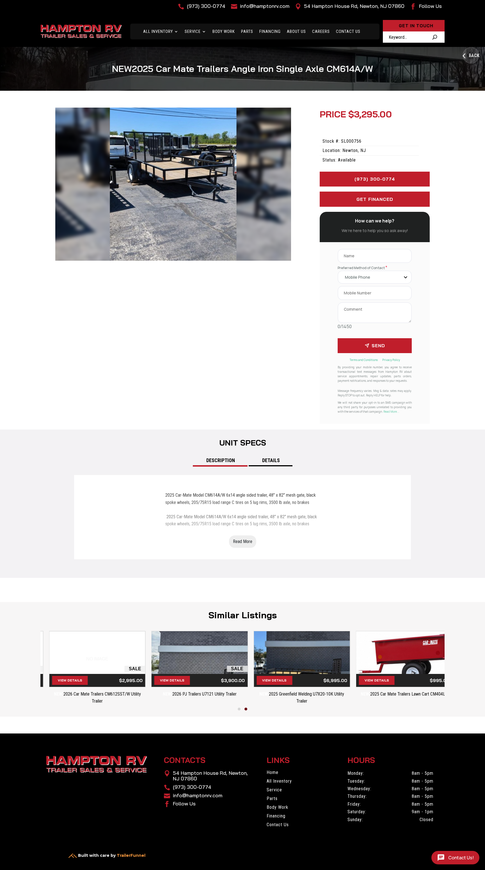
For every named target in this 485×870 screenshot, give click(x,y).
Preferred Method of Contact (362, 268)
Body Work (223, 31)
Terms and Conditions (364, 360)
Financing (270, 31)
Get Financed (374, 199)
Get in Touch (416, 25)
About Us (296, 31)
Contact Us (348, 31)
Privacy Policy (391, 360)
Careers (321, 31)
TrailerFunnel (131, 855)
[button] (239, 709)
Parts (247, 31)
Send (378, 345)
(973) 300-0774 (374, 179)
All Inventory (158, 31)
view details (61, 680)
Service (193, 31)
